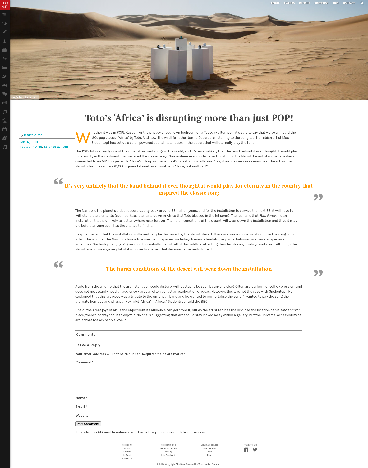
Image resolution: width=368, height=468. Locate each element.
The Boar (180, 464)
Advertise (321, 3)
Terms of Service (168, 448)
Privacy (168, 452)
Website (82, 415)
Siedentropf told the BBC (188, 301)
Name (81, 398)
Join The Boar (209, 448)
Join (336, 3)
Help (209, 455)
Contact (349, 3)
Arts (38, 147)
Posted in (27, 147)
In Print (304, 3)
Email (81, 406)
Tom (200, 464)
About (275, 3)
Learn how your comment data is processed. (172, 432)
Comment (84, 362)
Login (209, 452)
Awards (289, 3)
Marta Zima (33, 135)
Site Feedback (168, 455)
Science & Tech (56, 147)
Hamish (207, 464)
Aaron (217, 464)
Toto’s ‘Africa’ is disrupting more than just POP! (189, 118)
